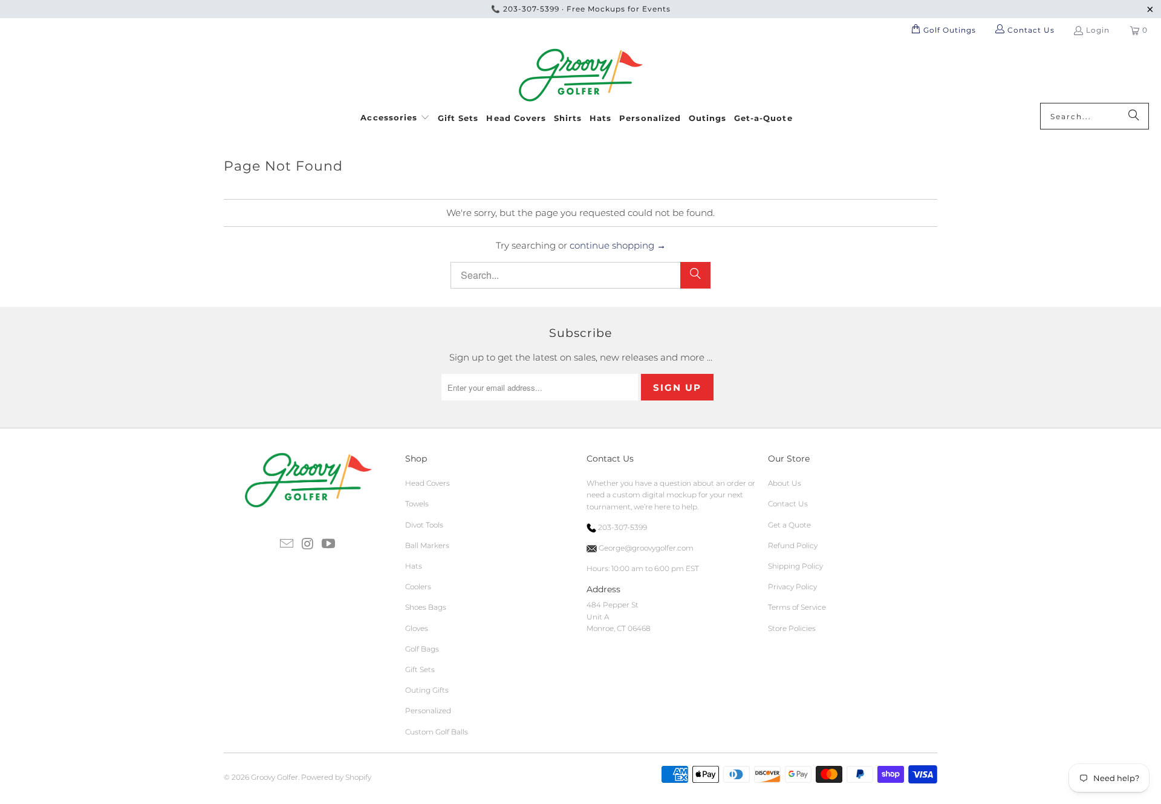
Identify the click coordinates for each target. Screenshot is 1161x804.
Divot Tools (424, 524)
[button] (395, 116)
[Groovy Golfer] (581, 75)
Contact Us (788, 503)
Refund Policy (793, 545)
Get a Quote (789, 524)
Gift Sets (420, 669)
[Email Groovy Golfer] (287, 544)
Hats (413, 565)
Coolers (418, 586)
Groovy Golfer (274, 777)
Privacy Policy (792, 586)
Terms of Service (797, 607)
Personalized (428, 710)
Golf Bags (422, 648)
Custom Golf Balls (436, 731)
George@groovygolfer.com (645, 547)
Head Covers (427, 483)
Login (1098, 29)
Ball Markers (427, 545)
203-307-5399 (531, 8)
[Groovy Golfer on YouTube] (329, 544)
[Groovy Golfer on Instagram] (308, 544)
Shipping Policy (795, 565)
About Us (784, 483)
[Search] (1134, 116)
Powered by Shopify (336, 777)
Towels (417, 503)
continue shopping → (618, 245)
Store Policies (792, 628)
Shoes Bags (425, 607)
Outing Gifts (427, 690)
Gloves (416, 628)
